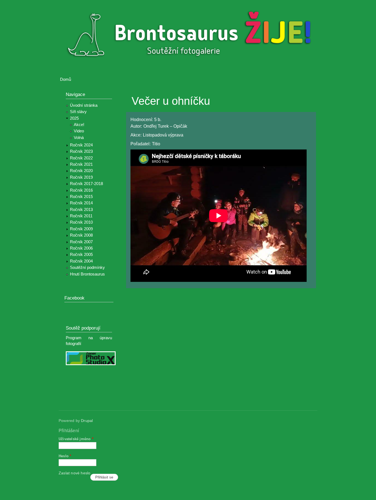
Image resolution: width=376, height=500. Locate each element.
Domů (65, 79)
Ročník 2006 (81, 248)
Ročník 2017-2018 (86, 183)
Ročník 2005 (81, 254)
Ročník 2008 (81, 235)
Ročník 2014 (81, 203)
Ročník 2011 (81, 216)
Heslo (65, 456)
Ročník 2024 (81, 145)
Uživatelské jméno (76, 439)
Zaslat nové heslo (74, 473)
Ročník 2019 (81, 177)
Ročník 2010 (81, 222)
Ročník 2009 (81, 229)
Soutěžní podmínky (87, 267)
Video (79, 131)
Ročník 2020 (81, 171)
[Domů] (191, 35)
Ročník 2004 (81, 261)
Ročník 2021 (81, 164)
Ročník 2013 (81, 209)
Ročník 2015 (81, 196)
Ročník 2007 (81, 242)
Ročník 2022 (81, 158)
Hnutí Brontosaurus (87, 274)
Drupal (87, 421)
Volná (79, 137)
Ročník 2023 (81, 151)
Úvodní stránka (83, 105)
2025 (74, 118)
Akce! (79, 124)
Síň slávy (78, 111)
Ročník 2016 (81, 190)
